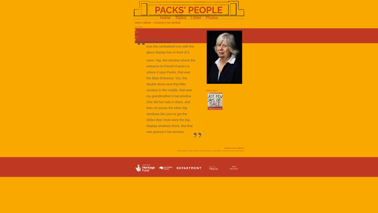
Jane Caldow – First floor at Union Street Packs (228, 151)
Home (165, 17)
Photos (212, 17)
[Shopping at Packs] (215, 100)
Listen (196, 17)
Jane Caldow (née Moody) (219, 29)
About (234, 166)
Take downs (234, 169)
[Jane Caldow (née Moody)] (224, 57)
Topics (180, 17)
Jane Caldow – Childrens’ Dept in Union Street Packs (195, 151)
